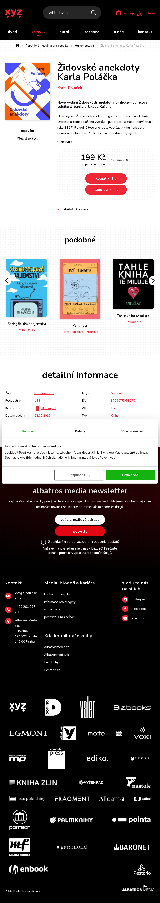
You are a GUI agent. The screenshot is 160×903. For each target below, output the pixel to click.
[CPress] (140, 758)
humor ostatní (44, 393)
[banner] (16, 13)
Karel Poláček (69, 87)
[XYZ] (17, 707)
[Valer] (87, 707)
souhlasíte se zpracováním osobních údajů (93, 507)
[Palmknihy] (71, 819)
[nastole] (138, 782)
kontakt (145, 32)
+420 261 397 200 (25, 609)
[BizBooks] (132, 707)
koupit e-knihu (106, 189)
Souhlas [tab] (28, 431)
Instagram (139, 599)
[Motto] (96, 733)
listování (27, 131)
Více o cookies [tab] (132, 431)
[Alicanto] (112, 798)
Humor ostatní (84, 46)
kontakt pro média (57, 594)
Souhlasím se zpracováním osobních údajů (83, 542)
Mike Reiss (27, 330)
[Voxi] (142, 733)
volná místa (52, 609)
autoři (64, 32)
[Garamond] (72, 847)
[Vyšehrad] (91, 782)
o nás (119, 32)
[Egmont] (28, 733)
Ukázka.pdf (48, 408)
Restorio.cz (52, 670)
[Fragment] (72, 798)
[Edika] (97, 758)
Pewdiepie (133, 322)
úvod (12, 32)
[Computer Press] (56, 758)
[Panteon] (19, 819)
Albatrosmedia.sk (56, 655)
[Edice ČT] (142, 798)
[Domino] (53, 707)
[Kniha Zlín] (33, 782)
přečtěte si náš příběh (59, 617)
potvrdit (80, 531)
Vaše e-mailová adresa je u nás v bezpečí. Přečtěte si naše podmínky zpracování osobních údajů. (80, 550)
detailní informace (74, 209)
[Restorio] (142, 869)
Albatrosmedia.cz (56, 647)
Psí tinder (80, 325)
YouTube (138, 618)
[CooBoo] (119, 733)
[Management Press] (17, 758)
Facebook (139, 609)
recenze (92, 32)
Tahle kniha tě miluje (133, 316)
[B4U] (27, 798)
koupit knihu (106, 178)
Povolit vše (130, 475)
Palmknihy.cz (53, 662)
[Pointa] (131, 819)
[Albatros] (67, 733)
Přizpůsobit (76, 475)
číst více (66, 142)
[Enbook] (28, 869)
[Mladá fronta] (19, 847)
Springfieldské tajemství (27, 323)
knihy (36, 32)
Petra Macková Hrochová (80, 332)
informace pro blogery (60, 602)
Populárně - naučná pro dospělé (47, 46)
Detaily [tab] (80, 431)
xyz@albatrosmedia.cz (26, 595)
